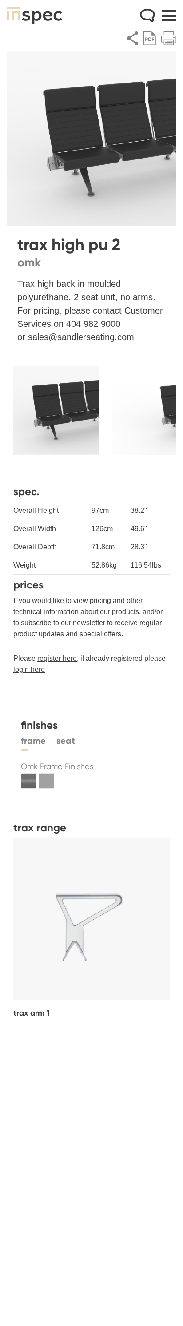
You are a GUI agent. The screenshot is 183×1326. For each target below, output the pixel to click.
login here (29, 669)
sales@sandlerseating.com (81, 337)
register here (57, 658)
